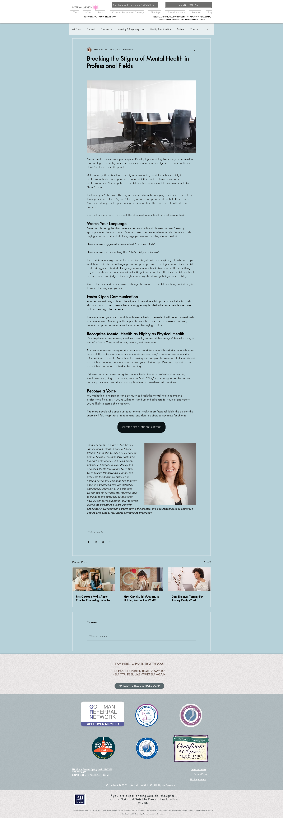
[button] (87, 11)
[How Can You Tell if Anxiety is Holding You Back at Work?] (141, 579)
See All (207, 561)
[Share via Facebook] (88, 541)
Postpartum (106, 29)
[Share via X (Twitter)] (95, 541)
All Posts (76, 29)
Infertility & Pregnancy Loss (131, 29)
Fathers (180, 29)
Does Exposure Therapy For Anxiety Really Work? (187, 598)
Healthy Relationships (160, 29)
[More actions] (194, 50)
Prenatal (91, 29)
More (192, 29)
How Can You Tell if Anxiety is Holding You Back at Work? (141, 598)
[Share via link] (110, 541)
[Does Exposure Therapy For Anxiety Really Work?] (189, 579)
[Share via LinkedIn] (102, 541)
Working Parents (95, 531)
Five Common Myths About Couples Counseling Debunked (93, 598)
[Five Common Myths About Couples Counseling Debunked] (94, 579)
